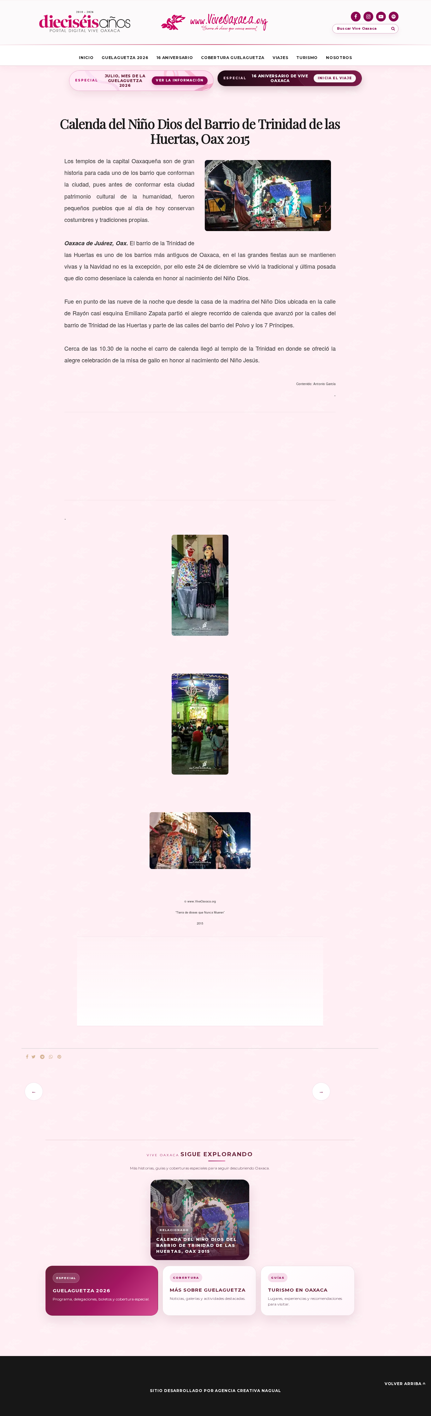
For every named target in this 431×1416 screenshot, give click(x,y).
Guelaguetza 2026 (125, 57)
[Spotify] (394, 16)
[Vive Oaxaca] (215, 22)
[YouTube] (381, 16)
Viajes (280, 57)
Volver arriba (403, 1383)
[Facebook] (356, 16)
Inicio (86, 57)
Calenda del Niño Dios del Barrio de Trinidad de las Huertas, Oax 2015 (196, 1245)
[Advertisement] (200, 459)
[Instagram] (368, 16)
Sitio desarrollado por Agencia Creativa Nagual (215, 1390)
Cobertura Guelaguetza (232, 57)
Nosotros (339, 57)
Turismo (307, 57)
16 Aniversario (174, 57)
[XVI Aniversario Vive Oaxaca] (84, 22)
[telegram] (42, 1057)
